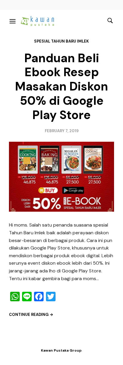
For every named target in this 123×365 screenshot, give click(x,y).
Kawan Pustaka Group (61, 350)
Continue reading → (31, 314)
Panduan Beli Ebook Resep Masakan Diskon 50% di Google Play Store (61, 87)
